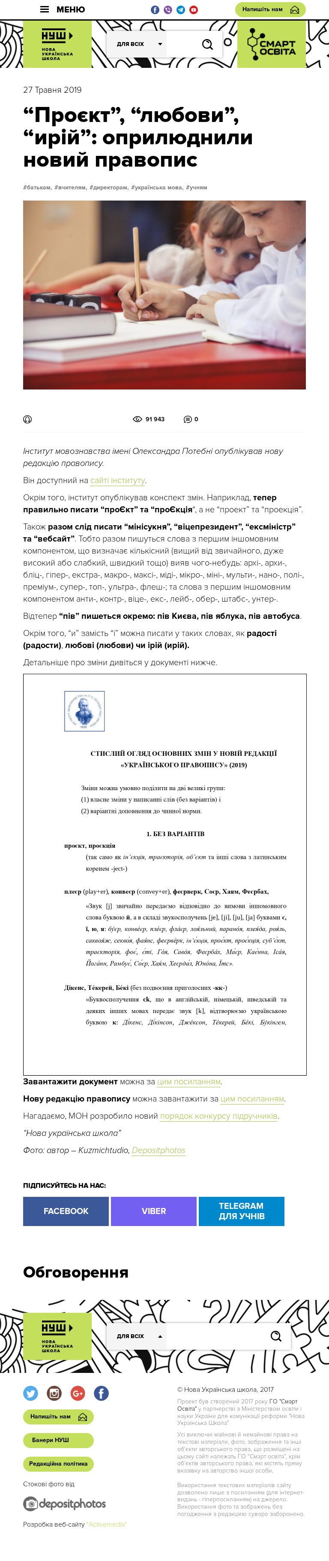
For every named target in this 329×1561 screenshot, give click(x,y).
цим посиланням (189, 1082)
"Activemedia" (107, 1524)
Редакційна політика (58, 1463)
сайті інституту (117, 480)
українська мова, (159, 187)
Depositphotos (158, 1150)
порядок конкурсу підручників (219, 1116)
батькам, (39, 187)
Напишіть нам (262, 9)
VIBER (154, 1211)
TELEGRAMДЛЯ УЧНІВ (242, 1211)
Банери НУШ (50, 1440)
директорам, (111, 187)
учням (198, 187)
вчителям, (72, 187)
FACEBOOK (66, 1211)
